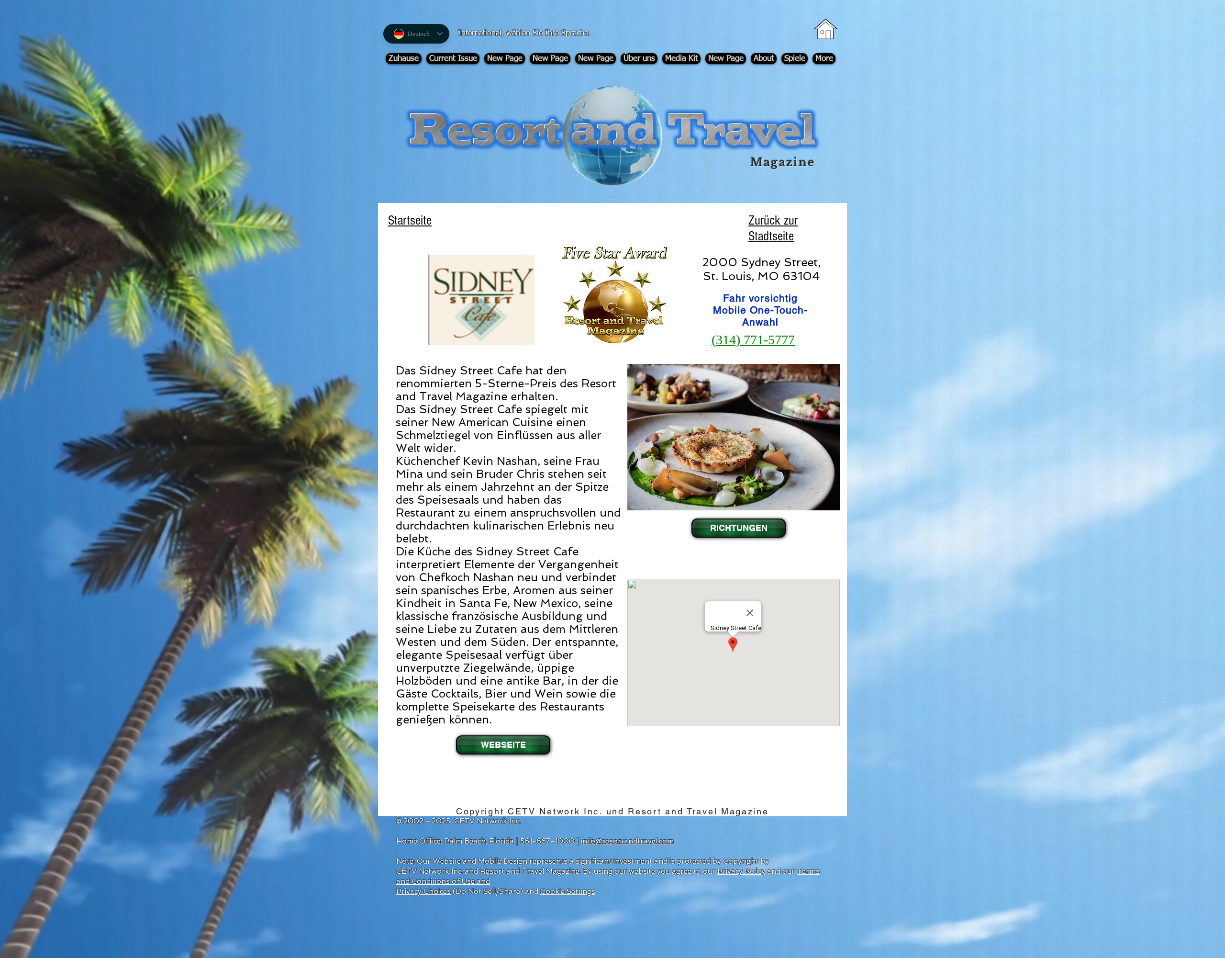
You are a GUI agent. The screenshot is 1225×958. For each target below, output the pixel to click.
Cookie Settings (567, 891)
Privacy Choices (423, 891)
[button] (737, 528)
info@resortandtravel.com (627, 841)
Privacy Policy (741, 871)
